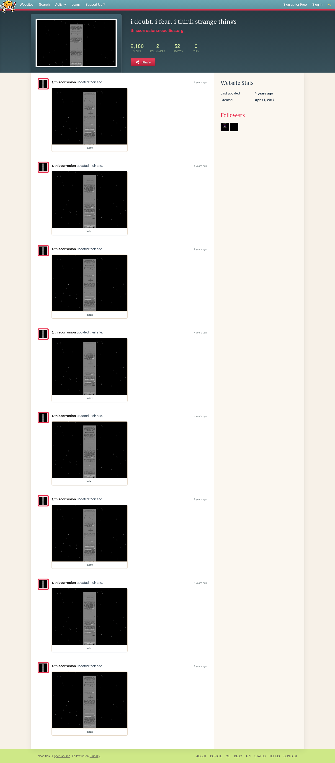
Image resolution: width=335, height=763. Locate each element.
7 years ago (200, 332)
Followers (233, 115)
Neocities (44, 756)
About (201, 756)
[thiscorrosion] (43, 84)
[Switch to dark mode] (330, 4)
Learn (76, 4)
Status (260, 756)
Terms (274, 756)
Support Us (93, 4)
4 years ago (200, 82)
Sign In (317, 4)
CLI (228, 756)
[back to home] (8, 6)
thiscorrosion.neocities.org (157, 30)
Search (44, 4)
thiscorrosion (65, 81)
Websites (27, 4)
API (248, 756)
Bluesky (95, 756)
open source (62, 756)
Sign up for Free (295, 4)
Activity (60, 4)
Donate (216, 756)
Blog (238, 756)
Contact (290, 756)
